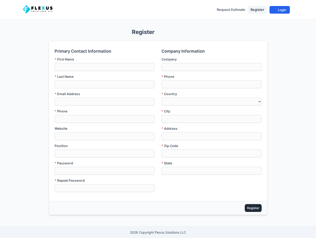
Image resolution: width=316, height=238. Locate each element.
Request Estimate (231, 10)
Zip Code (169, 146)
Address (169, 128)
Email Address (67, 94)
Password (64, 163)
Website (61, 128)
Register (257, 10)
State (166, 163)
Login (281, 10)
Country (169, 94)
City (165, 111)
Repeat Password (70, 180)
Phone (61, 111)
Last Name (64, 76)
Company (169, 59)
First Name (64, 59)
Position (61, 146)
